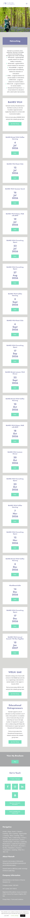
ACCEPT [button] (22, 915)
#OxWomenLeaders (10, 865)
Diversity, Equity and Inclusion (11, 839)
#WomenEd (20, 861)
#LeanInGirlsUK (21, 863)
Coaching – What (8, 835)
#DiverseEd (6, 863)
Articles (5, 831)
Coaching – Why (7, 837)
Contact (23, 837)
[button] (26, 3)
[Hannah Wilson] (9, 3)
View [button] (15, 761)
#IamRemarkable (7, 842)
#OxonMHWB (13, 863)
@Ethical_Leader (17, 868)
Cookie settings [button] (14, 915)
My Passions (14, 846)
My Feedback (6, 846)
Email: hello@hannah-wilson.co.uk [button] (15, 812)
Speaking (14, 850)
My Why (5, 848)
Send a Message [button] (16, 778)
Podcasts (18, 848)
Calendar (19, 831)
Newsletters (11, 848)
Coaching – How (7, 833)
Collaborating (16, 837)
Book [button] (15, 153)
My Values (22, 846)
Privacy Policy (6, 899)
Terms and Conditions (17, 899)
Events (22, 839)
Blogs (9, 831)
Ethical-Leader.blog (9, 870)
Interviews (16, 842)
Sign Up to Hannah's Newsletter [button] (15, 803)
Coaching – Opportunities (20, 833)
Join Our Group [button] (15, 123)
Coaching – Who (18, 835)
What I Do (21, 850)
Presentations (7, 850)
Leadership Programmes (18, 844)
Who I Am (5, 852)
